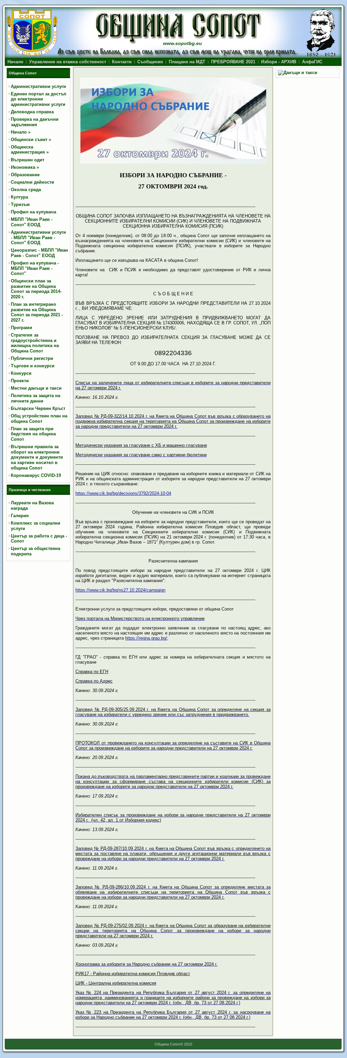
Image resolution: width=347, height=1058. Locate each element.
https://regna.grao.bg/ (146, 638)
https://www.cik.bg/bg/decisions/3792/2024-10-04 (123, 493)
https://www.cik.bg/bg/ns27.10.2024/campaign (120, 590)
